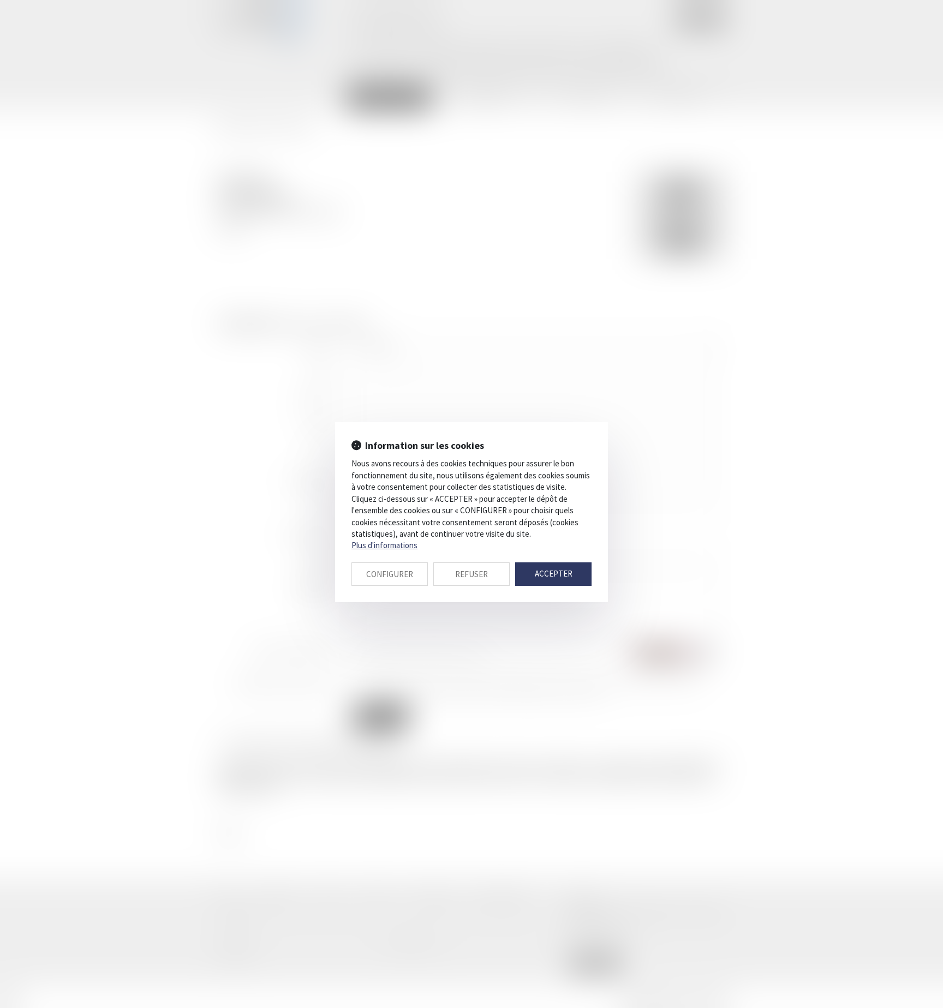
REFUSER (471, 574)
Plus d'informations (384, 545)
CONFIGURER (389, 574)
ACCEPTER (553, 573)
